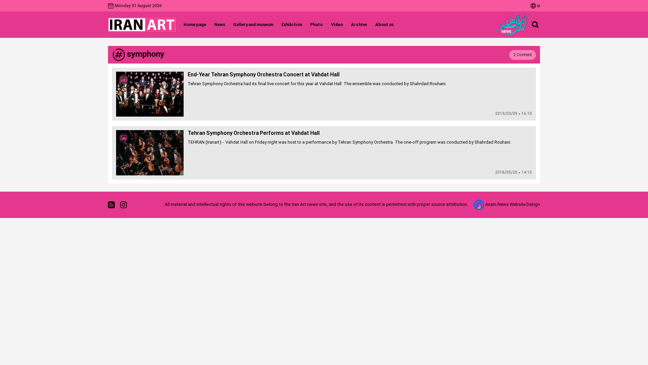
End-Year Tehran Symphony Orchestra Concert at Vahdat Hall (264, 75)
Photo (316, 25)
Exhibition (291, 25)
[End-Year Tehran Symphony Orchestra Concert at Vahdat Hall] (150, 94)
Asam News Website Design (512, 205)
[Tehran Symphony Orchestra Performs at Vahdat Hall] (150, 152)
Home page (195, 25)
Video (337, 25)
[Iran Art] (142, 25)
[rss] (111, 204)
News (219, 25)
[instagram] (123, 204)
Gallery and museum (253, 25)
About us (384, 25)
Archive (359, 25)
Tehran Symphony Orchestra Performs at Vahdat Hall (254, 133)
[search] (535, 24)
